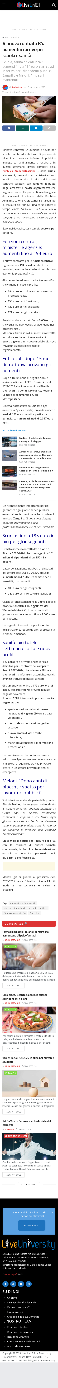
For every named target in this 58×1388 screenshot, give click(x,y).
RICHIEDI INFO (31, 1225)
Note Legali (11, 1274)
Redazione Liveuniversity (20, 1332)
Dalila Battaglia (12, 940)
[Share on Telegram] (36, 128)
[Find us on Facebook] (5, 1284)
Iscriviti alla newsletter (18, 1346)
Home (5, 37)
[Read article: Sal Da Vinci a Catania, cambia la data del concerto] (29, 1146)
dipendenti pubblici (14, 908)
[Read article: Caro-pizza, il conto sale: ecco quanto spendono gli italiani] (29, 1020)
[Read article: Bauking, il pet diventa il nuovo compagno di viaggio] (9, 442)
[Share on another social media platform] (49, 128)
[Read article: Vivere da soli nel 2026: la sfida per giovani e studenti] (29, 1083)
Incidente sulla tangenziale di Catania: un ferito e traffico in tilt (36, 469)
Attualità (15, 37)
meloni (32, 908)
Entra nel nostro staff (18, 1307)
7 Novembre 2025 (36, 87)
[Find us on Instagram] (29, 1284)
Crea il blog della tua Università (23, 1316)
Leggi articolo (14, 985)
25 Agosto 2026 (28, 494)
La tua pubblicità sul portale (21, 1302)
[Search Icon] (54, 5)
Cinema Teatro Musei (16, 1136)
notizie (43, 908)
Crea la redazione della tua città (23, 1341)
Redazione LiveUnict (17, 1327)
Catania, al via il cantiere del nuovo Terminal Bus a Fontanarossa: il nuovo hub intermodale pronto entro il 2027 (37, 486)
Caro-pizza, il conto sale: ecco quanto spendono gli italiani (24, 996)
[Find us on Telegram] (21, 1284)
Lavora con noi (15, 1312)
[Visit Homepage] (29, 5)
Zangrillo (34, 913)
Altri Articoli (29, 1184)
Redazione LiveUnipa (18, 1336)
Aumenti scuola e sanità (22, 903)
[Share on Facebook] (8, 128)
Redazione (17, 87)
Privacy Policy (48, 1360)
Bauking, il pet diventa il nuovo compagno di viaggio (35, 440)
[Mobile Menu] (3, 5)
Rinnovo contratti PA (15, 913)
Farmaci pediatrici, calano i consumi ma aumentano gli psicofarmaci (25, 933)
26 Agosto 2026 (28, 445)
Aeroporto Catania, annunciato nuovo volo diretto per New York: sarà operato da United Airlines (35, 454)
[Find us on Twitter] (13, 1284)
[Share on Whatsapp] (22, 128)
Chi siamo (12, 1297)
